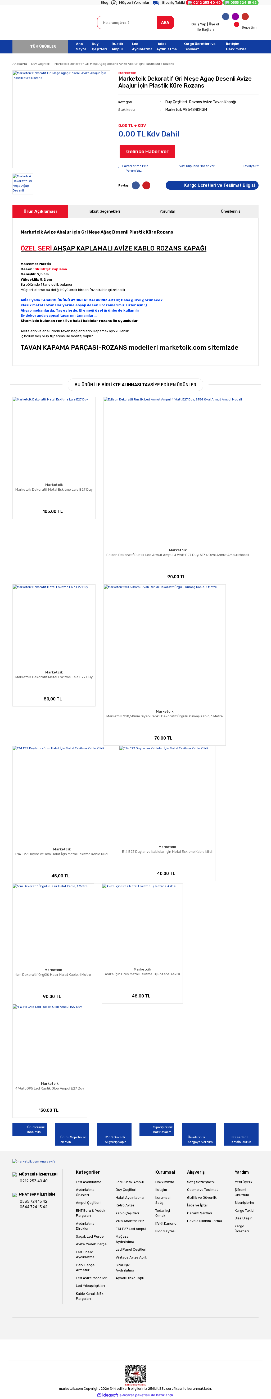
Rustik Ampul (117, 46)
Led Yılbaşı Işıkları (90, 1286)
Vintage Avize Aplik (131, 1257)
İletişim (161, 1190)
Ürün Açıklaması (40, 211)
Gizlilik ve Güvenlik (202, 1198)
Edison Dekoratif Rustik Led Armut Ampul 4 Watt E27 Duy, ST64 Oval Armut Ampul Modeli (177, 555)
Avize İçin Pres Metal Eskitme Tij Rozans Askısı (142, 974)
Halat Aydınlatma (166, 46)
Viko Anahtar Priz (130, 1221)
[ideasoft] (107, 1395)
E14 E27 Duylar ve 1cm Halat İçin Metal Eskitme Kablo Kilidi (61, 854)
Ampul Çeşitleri (88, 1203)
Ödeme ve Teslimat (202, 1190)
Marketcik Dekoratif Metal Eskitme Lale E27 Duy (54, 489)
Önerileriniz (231, 211)
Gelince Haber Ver (147, 151)
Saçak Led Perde (90, 1236)
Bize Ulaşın (243, 1218)
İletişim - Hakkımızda (236, 46)
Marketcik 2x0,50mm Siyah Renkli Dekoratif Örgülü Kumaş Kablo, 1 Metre (164, 716)
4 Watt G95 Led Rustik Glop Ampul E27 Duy (49, 1088)
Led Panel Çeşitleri (131, 1249)
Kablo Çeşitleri (127, 1213)
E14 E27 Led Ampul (131, 1229)
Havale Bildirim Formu (204, 1221)
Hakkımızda (164, 1182)
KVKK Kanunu (166, 1223)
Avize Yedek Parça (91, 1244)
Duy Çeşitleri (99, 46)
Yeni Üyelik (243, 1182)
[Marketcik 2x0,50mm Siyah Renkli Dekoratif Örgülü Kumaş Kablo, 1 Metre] (164, 645)
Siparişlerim (244, 1203)
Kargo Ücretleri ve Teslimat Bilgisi (219, 185)
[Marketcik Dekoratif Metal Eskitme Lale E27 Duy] (54, 438)
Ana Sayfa (81, 46)
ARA (165, 22)
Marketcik (127, 73)
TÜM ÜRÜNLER (43, 46)
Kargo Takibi (244, 1211)
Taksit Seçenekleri (104, 211)
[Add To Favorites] (133, 165)
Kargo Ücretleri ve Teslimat (199, 46)
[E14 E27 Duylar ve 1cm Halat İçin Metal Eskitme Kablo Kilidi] (62, 795)
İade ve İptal (197, 1205)
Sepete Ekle (26, 512)
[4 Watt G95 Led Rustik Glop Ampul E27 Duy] (50, 1041)
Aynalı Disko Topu (130, 1278)
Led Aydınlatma (142, 46)
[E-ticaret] (134, 1395)
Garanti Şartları (199, 1213)
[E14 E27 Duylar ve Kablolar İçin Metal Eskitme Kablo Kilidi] (167, 794)
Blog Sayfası (165, 1231)
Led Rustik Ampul (130, 1182)
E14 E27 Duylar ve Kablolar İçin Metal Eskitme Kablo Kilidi (167, 852)
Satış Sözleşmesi (201, 1182)
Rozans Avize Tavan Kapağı (212, 102)
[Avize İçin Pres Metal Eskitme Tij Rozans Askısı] (142, 924)
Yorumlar (167, 211)
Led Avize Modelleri (91, 1278)
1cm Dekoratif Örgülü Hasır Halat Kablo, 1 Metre (53, 975)
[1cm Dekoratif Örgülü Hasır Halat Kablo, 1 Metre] (53, 924)
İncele (50, 512)
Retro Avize (125, 1205)
